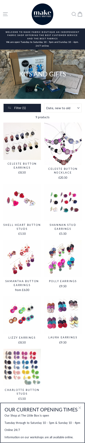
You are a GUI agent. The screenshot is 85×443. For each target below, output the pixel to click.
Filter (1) (19, 108)
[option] (42, 39)
